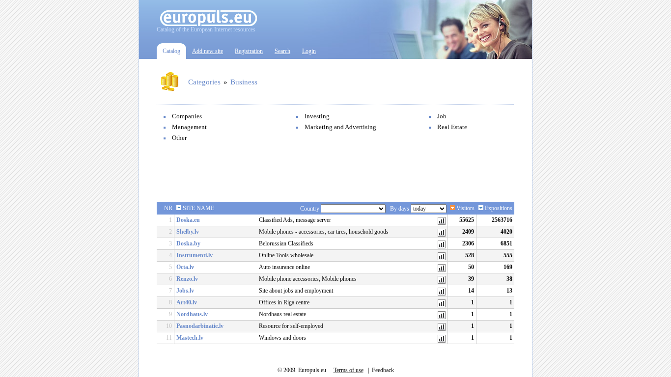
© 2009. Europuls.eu (302, 370)
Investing (317, 116)
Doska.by (188, 243)
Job (442, 116)
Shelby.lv (187, 231)
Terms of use (348, 370)
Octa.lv (185, 267)
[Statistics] (442, 222)
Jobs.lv (185, 290)
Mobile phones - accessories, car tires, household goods (324, 231)
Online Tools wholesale (286, 255)
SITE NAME (197, 208)
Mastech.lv (189, 337)
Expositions (497, 208)
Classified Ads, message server (295, 219)
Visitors (465, 208)
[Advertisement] (335, 173)
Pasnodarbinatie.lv (200, 326)
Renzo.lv (187, 278)
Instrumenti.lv (194, 255)
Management (189, 127)
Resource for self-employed (291, 326)
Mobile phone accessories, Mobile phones (308, 278)
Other (179, 137)
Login (309, 51)
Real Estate (452, 127)
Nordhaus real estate (282, 314)
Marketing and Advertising (340, 127)
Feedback (383, 370)
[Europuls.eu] (208, 24)
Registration (249, 51)
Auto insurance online (284, 267)
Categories (204, 82)
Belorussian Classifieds (286, 243)
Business (243, 82)
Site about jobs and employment (296, 290)
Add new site (207, 51)
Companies (187, 116)
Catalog (171, 51)
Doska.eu (188, 219)
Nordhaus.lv (192, 314)
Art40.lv (186, 302)
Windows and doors (282, 337)
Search (282, 51)
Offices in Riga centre (284, 302)
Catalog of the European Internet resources (206, 29)
